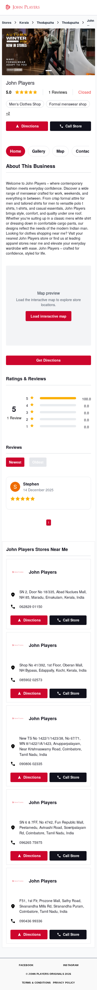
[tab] (15, 151)
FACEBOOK (26, 965)
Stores (6, 22)
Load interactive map (48, 316)
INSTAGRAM (71, 965)
